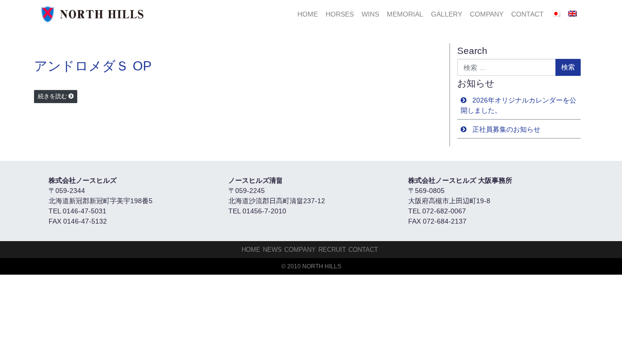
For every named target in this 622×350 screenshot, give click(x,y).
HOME (307, 14)
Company (486, 14)
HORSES (340, 14)
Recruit (332, 249)
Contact (527, 14)
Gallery (446, 14)
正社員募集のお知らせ (506, 129)
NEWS (272, 249)
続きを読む (52, 96)
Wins (370, 14)
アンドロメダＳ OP (93, 66)
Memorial (405, 14)
